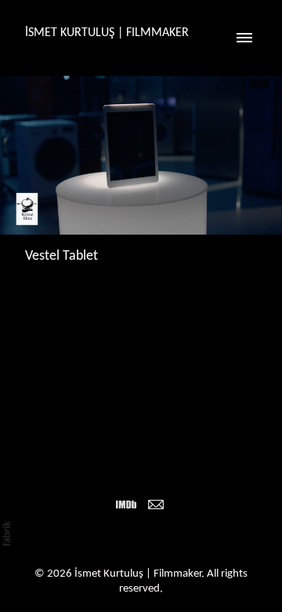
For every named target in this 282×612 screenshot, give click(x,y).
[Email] (155, 504)
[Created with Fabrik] (6, 533)
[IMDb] (126, 504)
